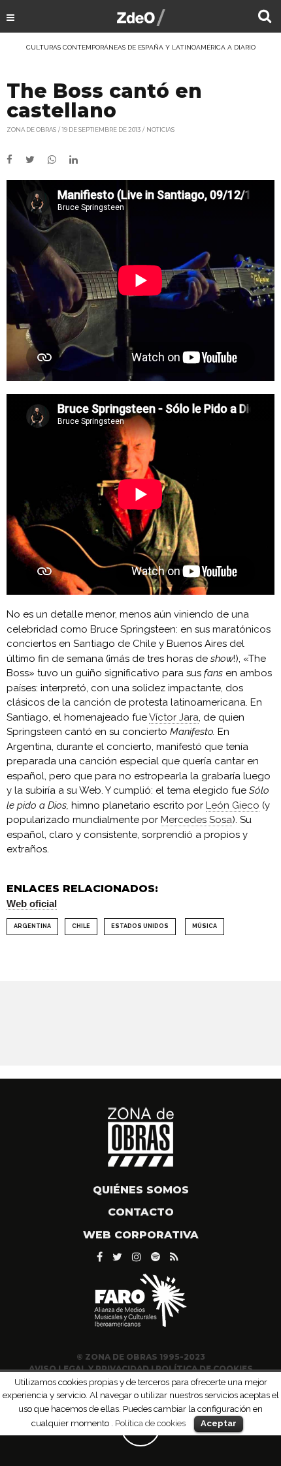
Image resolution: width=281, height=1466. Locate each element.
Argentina (32, 926)
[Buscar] (264, 17)
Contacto (141, 1212)
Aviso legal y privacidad (89, 1368)
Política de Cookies (204, 1368)
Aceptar (219, 1423)
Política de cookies (150, 1423)
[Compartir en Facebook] (16, 160)
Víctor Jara (174, 717)
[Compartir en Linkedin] (78, 160)
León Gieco (232, 805)
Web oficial (32, 903)
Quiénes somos (141, 1190)
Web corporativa (141, 1235)
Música (204, 926)
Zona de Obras (31, 129)
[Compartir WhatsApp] (57, 160)
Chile (81, 926)
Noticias (160, 129)
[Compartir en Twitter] (36, 160)
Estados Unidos (140, 926)
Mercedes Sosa (196, 820)
